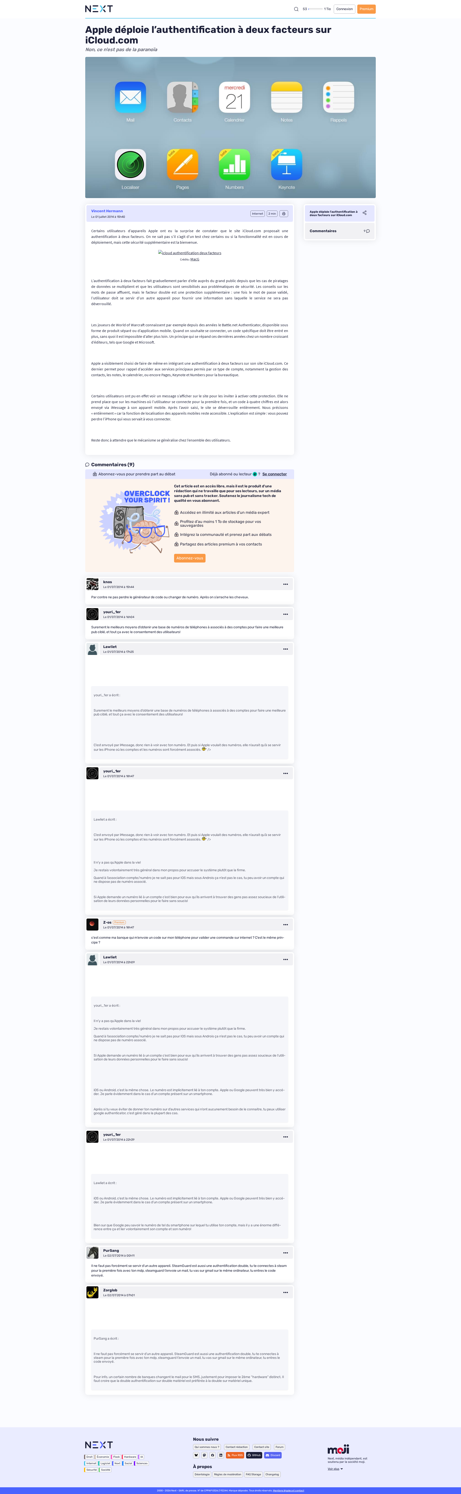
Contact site (261, 1447)
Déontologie (202, 1474)
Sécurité (91, 1469)
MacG (194, 259)
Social (128, 1463)
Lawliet (110, 647)
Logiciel (105, 1463)
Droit (89, 1456)
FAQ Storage (253, 1474)
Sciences (142, 1463)
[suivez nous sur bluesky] (196, 1455)
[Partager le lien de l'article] (364, 213)
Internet (91, 1463)
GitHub (256, 1455)
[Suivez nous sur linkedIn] (221, 1455)
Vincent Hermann (107, 211)
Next (117, 1463)
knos (107, 582)
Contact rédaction (237, 1447)
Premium (366, 9)
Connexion (344, 9)
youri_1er (112, 612)
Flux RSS (237, 1455)
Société (105, 1469)
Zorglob (110, 1290)
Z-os (107, 922)
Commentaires (323, 231)
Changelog (272, 1474)
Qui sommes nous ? (207, 1447)
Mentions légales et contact (288, 1490)
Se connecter (274, 474)
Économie (103, 1456)
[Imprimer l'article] (283, 213)
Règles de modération (227, 1474)
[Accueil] (99, 9)
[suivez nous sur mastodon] (204, 1455)
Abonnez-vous (189, 558)
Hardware (130, 1456)
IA (141, 1456)
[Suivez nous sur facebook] (212, 1455)
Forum (280, 1447)
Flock (116, 1456)
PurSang (111, 1250)
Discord (275, 1455)
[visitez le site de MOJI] (338, 1452)
